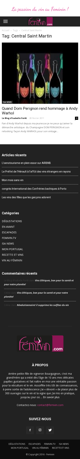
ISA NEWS (7, 102)
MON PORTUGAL (12, 249)
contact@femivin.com (50, 405)
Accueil (5, 30)
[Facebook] (30, 430)
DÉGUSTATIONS (12, 221)
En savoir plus (51, 397)
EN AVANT (8, 226)
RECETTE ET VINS (12, 254)
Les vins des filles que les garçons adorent (26, 197)
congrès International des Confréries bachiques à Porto (34, 188)
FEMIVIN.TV (9, 238)
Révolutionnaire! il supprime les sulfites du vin (43, 305)
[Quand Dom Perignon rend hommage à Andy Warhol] (40, 73)
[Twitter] (50, 430)
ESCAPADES (9, 232)
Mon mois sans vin (12, 180)
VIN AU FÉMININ (12, 260)
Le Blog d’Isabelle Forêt (14, 118)
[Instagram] (40, 430)
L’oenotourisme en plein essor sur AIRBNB (26, 162)
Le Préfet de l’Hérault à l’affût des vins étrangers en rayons (36, 171)
